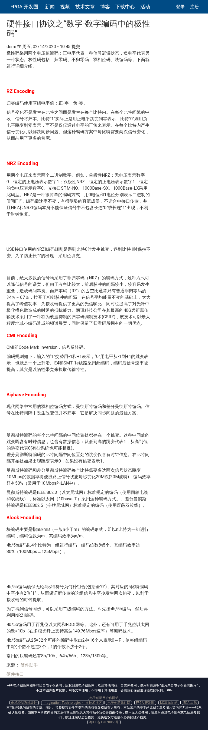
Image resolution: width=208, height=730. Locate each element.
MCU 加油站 (169, 703)
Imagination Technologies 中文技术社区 (72, 703)
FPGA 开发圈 (24, 6)
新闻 (50, 6)
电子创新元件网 (119, 703)
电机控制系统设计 (24, 703)
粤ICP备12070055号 (104, 722)
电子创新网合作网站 (104, 698)
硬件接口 (15, 674)
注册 (194, 6)
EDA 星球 (190, 703)
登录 (180, 6)
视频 (65, 6)
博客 (105, 6)
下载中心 (125, 6)
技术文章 (85, 6)
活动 (145, 6)
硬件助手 (29, 665)
